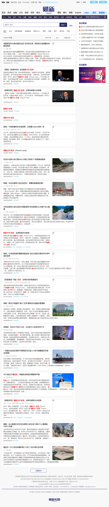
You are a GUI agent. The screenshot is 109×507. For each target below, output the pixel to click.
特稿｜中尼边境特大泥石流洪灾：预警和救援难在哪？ (23, 183)
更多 (4, 17)
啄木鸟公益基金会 (46, 492)
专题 (75, 17)
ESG (50, 17)
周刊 (94, 12)
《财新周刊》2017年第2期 (20, 297)
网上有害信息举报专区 (50, 2)
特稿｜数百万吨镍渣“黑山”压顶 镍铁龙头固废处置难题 (24, 303)
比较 (62, 17)
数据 (3, 2)
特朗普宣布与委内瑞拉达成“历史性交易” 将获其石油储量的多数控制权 (26, 44)
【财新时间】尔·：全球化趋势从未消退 (22, 90)
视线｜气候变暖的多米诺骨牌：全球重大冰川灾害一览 (23, 127)
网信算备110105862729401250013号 (56, 479)
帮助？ (71, 26)
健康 (35, 17)
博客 (59, 12)
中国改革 (69, 17)
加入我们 (37, 492)
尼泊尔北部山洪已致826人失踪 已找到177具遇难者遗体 (24, 159)
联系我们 (71, 492)
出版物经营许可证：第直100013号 (68, 481)
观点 (38, 12)
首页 (3, 12)
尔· (8, 118)
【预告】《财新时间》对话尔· (18, 69)
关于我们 (31, 492)
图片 (65, 12)
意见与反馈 (56, 492)
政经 (26, 12)
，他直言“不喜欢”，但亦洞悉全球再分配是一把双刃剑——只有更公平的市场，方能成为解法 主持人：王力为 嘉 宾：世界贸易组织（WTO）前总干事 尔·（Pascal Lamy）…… (26, 95)
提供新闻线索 (64, 492)
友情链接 (77, 492)
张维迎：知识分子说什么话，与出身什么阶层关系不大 (23, 327)
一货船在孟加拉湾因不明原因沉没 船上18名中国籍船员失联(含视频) (25, 351)
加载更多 (39, 471)
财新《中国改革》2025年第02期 (22, 417)
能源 (30, 17)
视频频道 (16, 84)
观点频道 (16, 344)
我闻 (7, 2)
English (78, 12)
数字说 (56, 17)
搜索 (62, 25)
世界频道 (16, 63)
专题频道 (16, 111)
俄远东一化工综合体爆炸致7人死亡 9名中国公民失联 (23, 447)
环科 (40, 17)
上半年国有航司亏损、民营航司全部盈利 (94, 59)
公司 (21, 12)
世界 (32, 12)
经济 (9, 12)
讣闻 (80, 17)
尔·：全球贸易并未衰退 (16, 233)
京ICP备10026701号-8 (38, 479)
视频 (70, 12)
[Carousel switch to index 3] (103, 80)
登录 (78, 2)
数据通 (102, 12)
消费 (24, 17)
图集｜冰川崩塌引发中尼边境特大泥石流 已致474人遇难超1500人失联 (25, 425)
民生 (45, 17)
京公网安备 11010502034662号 (79, 479)
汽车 (19, 17)
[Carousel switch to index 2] (101, 80)
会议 (19, 2)
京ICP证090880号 (26, 479)
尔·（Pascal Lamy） (15, 150)
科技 (9, 17)
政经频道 (16, 320)
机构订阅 (14, 2)
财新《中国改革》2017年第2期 (21, 247)
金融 (15, 12)
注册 (84, 2)
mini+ (87, 12)
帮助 (40, 2)
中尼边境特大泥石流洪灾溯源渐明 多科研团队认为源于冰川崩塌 (26, 208)
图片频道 (16, 144)
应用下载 (34, 2)
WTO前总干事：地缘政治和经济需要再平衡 (21, 374)
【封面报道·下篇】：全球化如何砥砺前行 (20, 279)
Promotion (26, 2)
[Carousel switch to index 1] (99, 80)
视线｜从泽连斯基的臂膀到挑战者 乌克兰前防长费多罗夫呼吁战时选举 (26, 254)
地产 (14, 17)
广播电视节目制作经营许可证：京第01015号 (44, 481)
